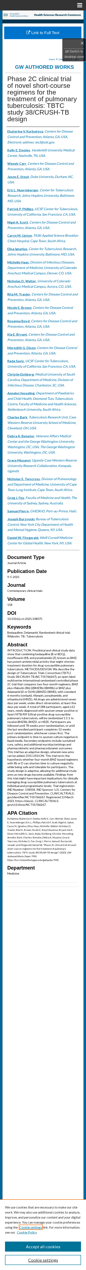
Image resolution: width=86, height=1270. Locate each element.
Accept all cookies (43, 1246)
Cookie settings (30, 1227)
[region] (43, 1234)
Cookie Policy (27, 1232)
